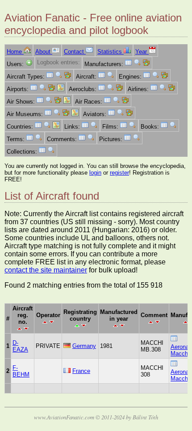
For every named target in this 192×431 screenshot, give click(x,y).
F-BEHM (21, 371)
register (119, 172)
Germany (84, 346)
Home (15, 51)
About (43, 51)
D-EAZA (20, 346)
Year (142, 51)
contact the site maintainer (45, 270)
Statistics (110, 51)
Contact (75, 51)
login (95, 172)
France (81, 371)
